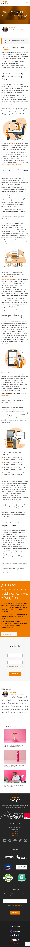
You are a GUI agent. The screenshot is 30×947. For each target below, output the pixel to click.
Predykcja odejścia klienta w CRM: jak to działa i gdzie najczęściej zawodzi (14, 765)
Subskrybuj (15, 912)
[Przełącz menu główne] (27, 3)
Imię (8, 652)
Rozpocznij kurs (15, 673)
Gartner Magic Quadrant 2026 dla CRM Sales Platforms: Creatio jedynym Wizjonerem (13, 745)
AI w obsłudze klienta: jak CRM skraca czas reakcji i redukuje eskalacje (14, 785)
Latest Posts (9, 689)
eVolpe (21, 29)
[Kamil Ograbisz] (5, 29)
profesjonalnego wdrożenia (14, 164)
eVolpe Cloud (5, 395)
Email (8, 659)
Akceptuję (16, 666)
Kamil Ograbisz (12, 28)
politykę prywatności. (18, 666)
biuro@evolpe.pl (5, 49)
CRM (2, 19)
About (3, 689)
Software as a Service (7, 279)
